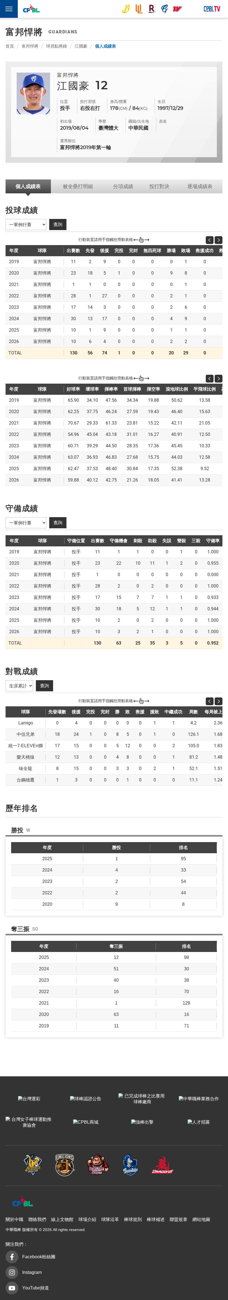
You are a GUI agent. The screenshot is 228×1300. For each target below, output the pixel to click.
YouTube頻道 (35, 1288)
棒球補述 (156, 1219)
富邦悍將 (164, 8)
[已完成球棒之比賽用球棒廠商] (142, 1099)
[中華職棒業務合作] (198, 1099)
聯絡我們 (37, 1219)
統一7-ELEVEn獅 (139, 8)
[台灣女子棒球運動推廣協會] (29, 1122)
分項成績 (123, 186)
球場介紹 (87, 1219)
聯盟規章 (178, 1219)
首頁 (10, 46)
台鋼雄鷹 (190, 8)
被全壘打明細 (78, 186)
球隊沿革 (110, 1219)
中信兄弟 (126, 8)
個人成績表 (105, 46)
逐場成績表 (199, 186)
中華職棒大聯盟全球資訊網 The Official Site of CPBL (31, 9)
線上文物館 (62, 1219)
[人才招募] (198, 1122)
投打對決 (159, 186)
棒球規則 (133, 1219)
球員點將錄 (56, 46)
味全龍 (177, 8)
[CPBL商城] (85, 1122)
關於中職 (14, 1219)
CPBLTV (212, 8)
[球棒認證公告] (85, 1099)
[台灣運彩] (29, 1099)
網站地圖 (201, 1219)
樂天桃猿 (151, 8)
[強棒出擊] (142, 1122)
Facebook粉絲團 (38, 1256)
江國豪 (81, 46)
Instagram (32, 1272)
